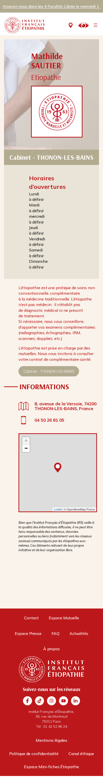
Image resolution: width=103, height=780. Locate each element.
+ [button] (26, 441)
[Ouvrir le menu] (95, 25)
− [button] (26, 448)
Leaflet (58, 509)
